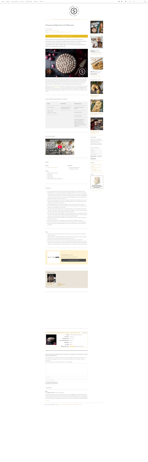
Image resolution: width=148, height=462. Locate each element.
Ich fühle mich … (93, 156)
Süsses (68, 19)
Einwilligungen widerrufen (96, 170)
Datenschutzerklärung (67, 404)
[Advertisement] (96, 210)
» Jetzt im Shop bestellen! (95, 54)
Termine (22, 1)
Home (3, 1)
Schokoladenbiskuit (54, 167)
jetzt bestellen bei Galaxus (73, 260)
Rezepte (7, 1)
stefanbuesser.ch (56, 87)
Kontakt (41, 1)
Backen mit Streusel (57, 19)
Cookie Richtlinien (76, 404)
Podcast (35, 1)
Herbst (48, 30)
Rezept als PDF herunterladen (66, 36)
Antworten (47, 400)
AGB (81, 404)
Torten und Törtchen (75, 19)
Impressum (60, 404)
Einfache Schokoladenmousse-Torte (61, 284)
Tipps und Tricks (15, 1)
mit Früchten (52, 30)
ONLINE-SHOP (29, 1)
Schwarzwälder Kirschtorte (50, 284)
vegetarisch (57, 30)
